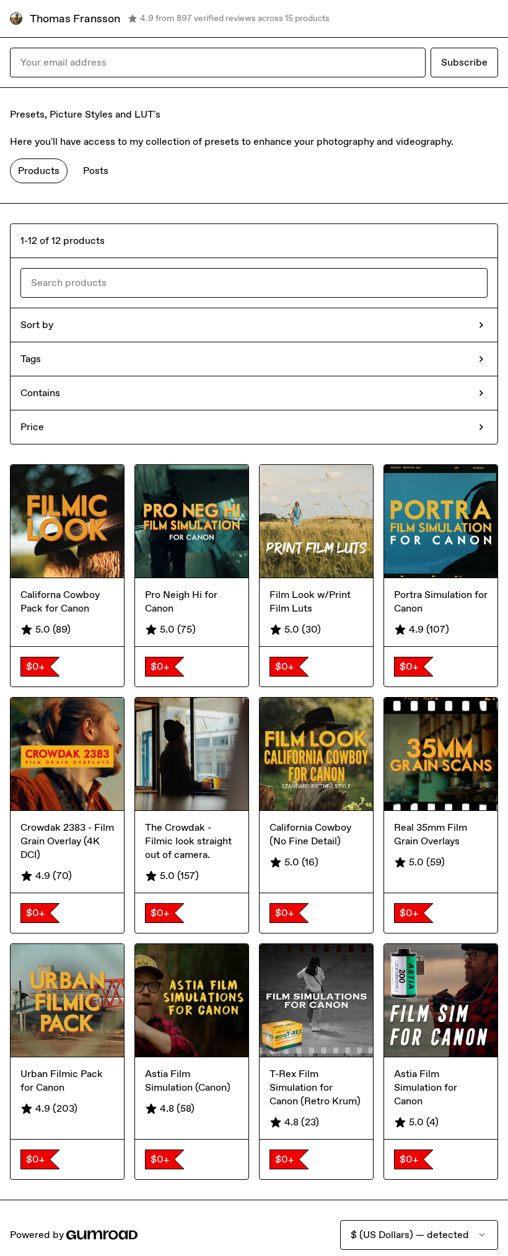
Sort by (36, 325)
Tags (30, 359)
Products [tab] (38, 170)
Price (32, 427)
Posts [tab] (95, 170)
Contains (40, 393)
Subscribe (464, 62)
